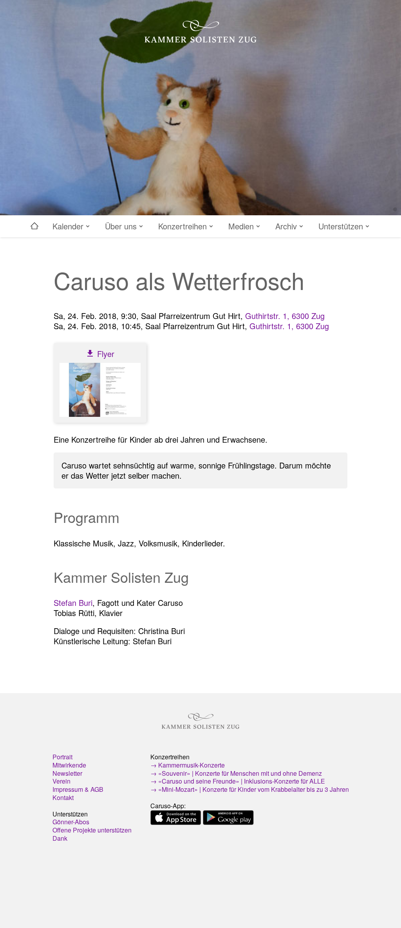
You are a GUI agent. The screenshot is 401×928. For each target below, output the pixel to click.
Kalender (69, 226)
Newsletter (67, 773)
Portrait (62, 756)
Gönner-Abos (70, 821)
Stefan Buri (73, 602)
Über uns (122, 226)
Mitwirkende (69, 764)
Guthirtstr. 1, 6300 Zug (285, 315)
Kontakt (63, 797)
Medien (242, 226)
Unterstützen (341, 226)
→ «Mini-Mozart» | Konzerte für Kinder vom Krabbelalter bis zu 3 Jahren (249, 789)
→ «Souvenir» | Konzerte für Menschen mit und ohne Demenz (236, 773)
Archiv (287, 226)
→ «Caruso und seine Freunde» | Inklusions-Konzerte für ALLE (237, 781)
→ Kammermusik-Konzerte (187, 764)
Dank (59, 838)
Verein (61, 781)
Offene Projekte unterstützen (92, 829)
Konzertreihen (183, 226)
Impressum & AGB (77, 789)
